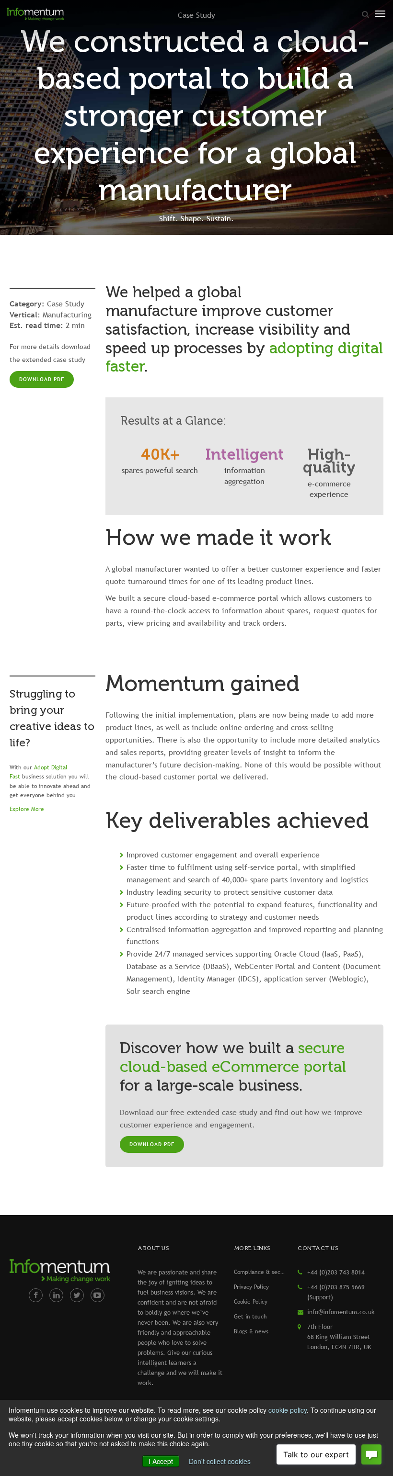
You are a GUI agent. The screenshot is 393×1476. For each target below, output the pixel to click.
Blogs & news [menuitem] (251, 1331)
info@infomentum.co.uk (341, 1311)
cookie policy (287, 1410)
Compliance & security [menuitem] (261, 1272)
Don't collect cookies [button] (220, 1461)
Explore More (27, 809)
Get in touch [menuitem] (250, 1316)
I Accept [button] (161, 1461)
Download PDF (41, 379)
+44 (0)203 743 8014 (336, 1272)
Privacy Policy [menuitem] (251, 1287)
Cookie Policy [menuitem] (250, 1301)
